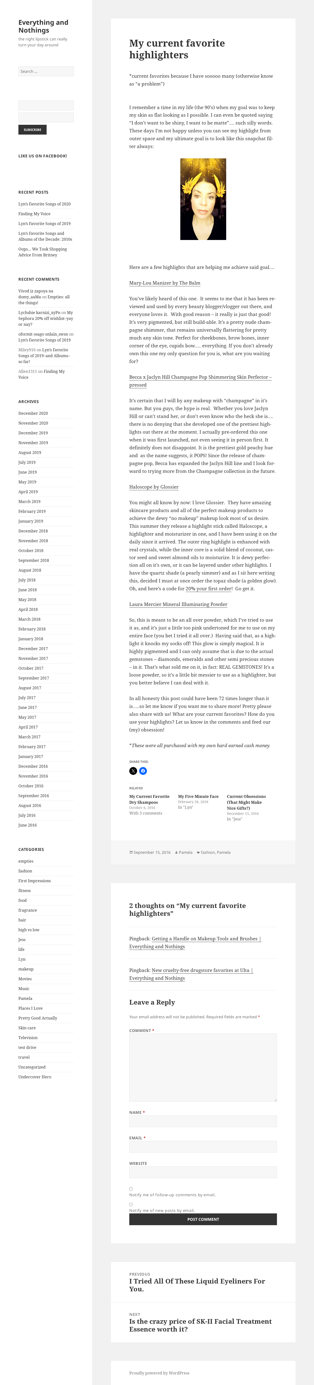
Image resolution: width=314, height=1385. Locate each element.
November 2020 (33, 423)
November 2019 (33, 442)
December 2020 (33, 413)
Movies (25, 979)
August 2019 (29, 452)
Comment (142, 1030)
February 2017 (32, 746)
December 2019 (33, 433)
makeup (26, 969)
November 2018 (33, 540)
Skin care (27, 1028)
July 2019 (27, 462)
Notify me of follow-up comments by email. (172, 1194)
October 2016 (30, 786)
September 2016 (33, 795)
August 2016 (29, 805)
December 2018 (33, 531)
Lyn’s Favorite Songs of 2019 (44, 223)
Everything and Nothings (43, 26)
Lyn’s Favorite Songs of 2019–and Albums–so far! (44, 355)
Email (137, 1138)
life (21, 949)
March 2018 (29, 619)
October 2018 (30, 550)
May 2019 (27, 482)
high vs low (28, 929)
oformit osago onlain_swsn (43, 334)
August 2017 (29, 688)
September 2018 (33, 560)
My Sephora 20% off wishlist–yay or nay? (45, 318)
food (22, 900)
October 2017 (30, 668)
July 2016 (27, 815)
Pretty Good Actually (37, 1018)
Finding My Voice (34, 213)
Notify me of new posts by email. (162, 1210)
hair (22, 920)
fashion (25, 871)
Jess (22, 939)
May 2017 (27, 717)
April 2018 (28, 609)
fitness (24, 890)
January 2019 (30, 521)
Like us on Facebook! (42, 156)
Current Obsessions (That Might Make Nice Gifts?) (246, 802)
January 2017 (30, 756)
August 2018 (29, 570)
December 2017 (33, 648)
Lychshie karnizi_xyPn (39, 312)
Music (23, 988)
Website (138, 1163)
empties (25, 861)
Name (137, 1112)
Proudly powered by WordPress (159, 1373)
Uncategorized (32, 1067)
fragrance (27, 910)
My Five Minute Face (198, 796)
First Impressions (34, 880)
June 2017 (27, 707)
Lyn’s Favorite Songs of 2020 (44, 204)
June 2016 (27, 825)
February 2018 (32, 629)
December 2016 (33, 766)
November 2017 (33, 658)
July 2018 (27, 580)
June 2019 (27, 472)
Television (28, 1037)
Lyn (22, 959)
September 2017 (33, 678)
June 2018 (27, 589)
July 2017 (27, 697)
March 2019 (29, 501)
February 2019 (32, 511)
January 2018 (30, 639)
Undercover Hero (34, 1077)
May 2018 (27, 599)
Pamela (25, 998)
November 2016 (33, 776)
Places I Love (30, 1008)
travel (24, 1057)
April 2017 (28, 727)
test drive (27, 1047)
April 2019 (28, 491)
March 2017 (29, 737)
